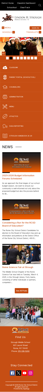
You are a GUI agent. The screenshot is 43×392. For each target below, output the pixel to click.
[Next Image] (39, 53)
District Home (8, 3)
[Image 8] (32, 58)
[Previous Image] (4, 53)
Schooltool (12, 7)
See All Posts (21, 291)
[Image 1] (7, 58)
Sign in (35, 28)
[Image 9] (35, 58)
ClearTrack (25, 7)
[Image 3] (14, 58)
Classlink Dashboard (26, 3)
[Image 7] (28, 58)
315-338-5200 (23, 351)
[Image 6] (25, 58)
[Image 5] (21, 58)
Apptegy (26, 389)
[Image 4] (18, 58)
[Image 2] (11, 58)
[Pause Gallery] (21, 53)
